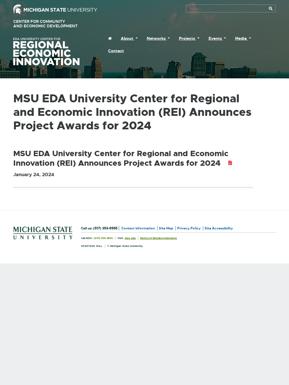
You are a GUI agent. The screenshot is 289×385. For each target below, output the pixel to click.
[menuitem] (110, 38)
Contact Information (138, 228)
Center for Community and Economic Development (53, 24)
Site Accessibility (219, 228)
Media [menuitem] (241, 38)
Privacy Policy (189, 228)
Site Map (166, 228)
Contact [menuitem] (116, 50)
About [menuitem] (127, 38)
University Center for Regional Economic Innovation (55, 51)
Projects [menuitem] (187, 38)
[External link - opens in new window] (55, 8)
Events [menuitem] (216, 38)
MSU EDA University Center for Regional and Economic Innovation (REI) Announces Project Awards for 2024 (122, 158)
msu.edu (130, 238)
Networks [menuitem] (157, 38)
